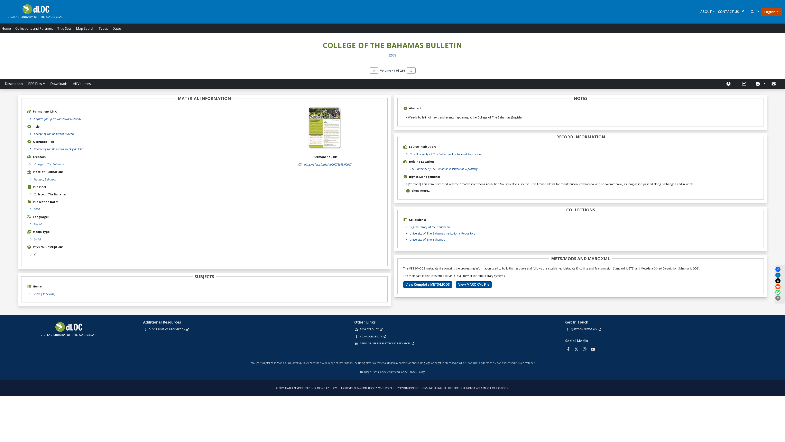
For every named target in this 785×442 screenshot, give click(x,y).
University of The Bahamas (427, 239)
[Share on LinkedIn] (779, 275)
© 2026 (392, 388)
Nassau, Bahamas (45, 179)
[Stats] (744, 84)
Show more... (421, 191)
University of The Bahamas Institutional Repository (442, 233)
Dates (116, 28)
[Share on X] (779, 280)
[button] (754, 12)
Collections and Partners (34, 28)
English (769, 12)
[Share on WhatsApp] (779, 292)
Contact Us (728, 11)
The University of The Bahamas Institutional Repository (446, 154)
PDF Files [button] (35, 83)
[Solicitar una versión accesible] (728, 84)
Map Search (85, 28)
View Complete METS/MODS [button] (428, 284)
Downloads (58, 83)
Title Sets (64, 28)
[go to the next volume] (411, 70)
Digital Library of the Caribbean (430, 227)
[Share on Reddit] (779, 286)
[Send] (774, 83)
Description (14, 83)
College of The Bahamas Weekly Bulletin (58, 149)
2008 (37, 209)
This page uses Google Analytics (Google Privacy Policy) (392, 372)
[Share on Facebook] (779, 269)
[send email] (779, 298)
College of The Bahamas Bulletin (54, 134)
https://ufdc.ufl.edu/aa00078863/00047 (57, 119)
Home (6, 28)
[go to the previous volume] (374, 70)
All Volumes (82, 83)
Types (103, 28)
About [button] (706, 11)
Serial (37, 239)
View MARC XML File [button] (473, 284)
